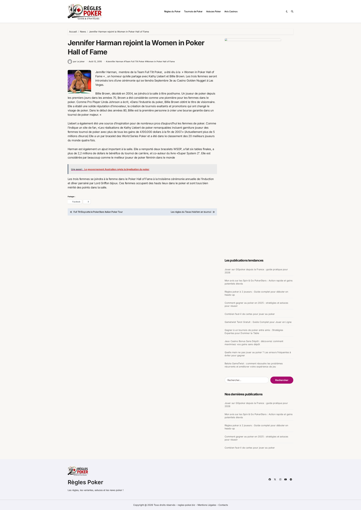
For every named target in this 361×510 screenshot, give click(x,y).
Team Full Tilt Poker (134, 61)
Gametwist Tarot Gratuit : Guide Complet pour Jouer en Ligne (258, 322)
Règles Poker (85, 482)
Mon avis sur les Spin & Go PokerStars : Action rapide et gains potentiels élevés (258, 282)
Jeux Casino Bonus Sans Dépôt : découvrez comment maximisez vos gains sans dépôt (254, 343)
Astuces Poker (213, 11)
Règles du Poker (172, 11)
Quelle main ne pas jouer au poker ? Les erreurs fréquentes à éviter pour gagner (258, 354)
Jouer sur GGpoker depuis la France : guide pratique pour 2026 (256, 271)
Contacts (223, 505)
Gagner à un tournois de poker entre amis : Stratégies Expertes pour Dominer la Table (254, 332)
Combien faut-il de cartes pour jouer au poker (250, 314)
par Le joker (79, 61)
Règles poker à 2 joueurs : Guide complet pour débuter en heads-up (256, 293)
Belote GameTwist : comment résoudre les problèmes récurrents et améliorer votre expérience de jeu (254, 365)
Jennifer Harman (115, 61)
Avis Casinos (230, 11)
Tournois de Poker (193, 11)
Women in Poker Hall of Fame (160, 61)
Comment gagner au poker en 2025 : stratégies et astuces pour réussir (256, 304)
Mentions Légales (207, 505)
